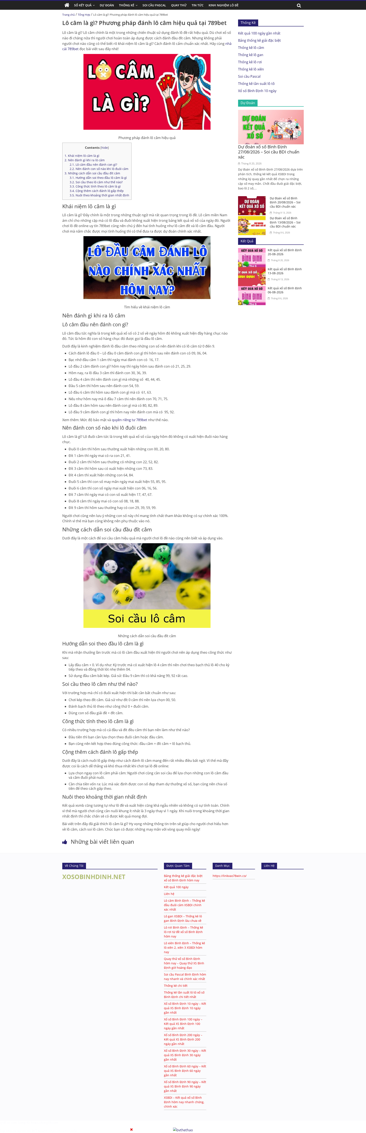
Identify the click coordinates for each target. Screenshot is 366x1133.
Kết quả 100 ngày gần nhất (259, 33)
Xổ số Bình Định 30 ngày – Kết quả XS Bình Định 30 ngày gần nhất (185, 1055)
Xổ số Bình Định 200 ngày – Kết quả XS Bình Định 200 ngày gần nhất (183, 1039)
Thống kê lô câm (251, 47)
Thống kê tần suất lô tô (256, 83)
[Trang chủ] (67, 5)
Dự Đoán (107, 5)
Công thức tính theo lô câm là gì (95, 186)
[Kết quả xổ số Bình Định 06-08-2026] (253, 288)
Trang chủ (68, 15)
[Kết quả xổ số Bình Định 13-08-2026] (253, 269)
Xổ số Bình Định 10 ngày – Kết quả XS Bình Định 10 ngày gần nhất (185, 1008)
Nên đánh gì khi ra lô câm (85, 160)
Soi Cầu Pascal (154, 5)
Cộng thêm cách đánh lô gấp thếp (97, 191)
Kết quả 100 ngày (176, 887)
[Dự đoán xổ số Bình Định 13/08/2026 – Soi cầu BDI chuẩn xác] (253, 218)
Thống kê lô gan (250, 54)
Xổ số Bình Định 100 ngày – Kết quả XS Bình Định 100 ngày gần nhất (183, 1023)
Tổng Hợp (84, 15)
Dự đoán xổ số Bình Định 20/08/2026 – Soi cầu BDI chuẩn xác (285, 202)
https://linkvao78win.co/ (230, 876)
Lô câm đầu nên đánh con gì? (93, 165)
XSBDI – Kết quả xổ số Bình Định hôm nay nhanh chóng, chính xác (184, 1102)
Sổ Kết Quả (83, 5)
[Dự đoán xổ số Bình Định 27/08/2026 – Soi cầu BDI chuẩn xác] (271, 112)
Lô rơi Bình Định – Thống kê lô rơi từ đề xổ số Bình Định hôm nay (183, 931)
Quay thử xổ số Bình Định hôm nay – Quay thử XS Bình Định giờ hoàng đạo (184, 963)
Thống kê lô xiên (251, 69)
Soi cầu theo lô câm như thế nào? (96, 182)
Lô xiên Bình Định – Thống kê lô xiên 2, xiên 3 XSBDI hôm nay (184, 947)
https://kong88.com (44, 1123)
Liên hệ (169, 894)
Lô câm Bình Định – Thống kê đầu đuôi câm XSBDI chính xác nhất (184, 905)
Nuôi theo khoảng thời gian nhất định (99, 195)
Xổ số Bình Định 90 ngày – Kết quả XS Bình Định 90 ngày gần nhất (185, 1086)
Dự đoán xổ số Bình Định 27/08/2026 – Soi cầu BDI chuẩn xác (268, 152)
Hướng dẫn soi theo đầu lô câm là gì (98, 178)
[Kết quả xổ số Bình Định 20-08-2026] (253, 250)
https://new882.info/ (63, 1131)
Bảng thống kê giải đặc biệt (259, 40)
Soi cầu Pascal (249, 76)
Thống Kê (126, 5)
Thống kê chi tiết (175, 986)
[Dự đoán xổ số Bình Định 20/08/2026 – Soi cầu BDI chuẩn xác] (253, 198)
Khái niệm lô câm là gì (82, 156)
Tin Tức (198, 5)
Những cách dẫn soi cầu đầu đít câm (92, 173)
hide (104, 148)
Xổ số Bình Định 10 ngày (257, 90)
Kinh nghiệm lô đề (223, 5)
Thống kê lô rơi (250, 62)
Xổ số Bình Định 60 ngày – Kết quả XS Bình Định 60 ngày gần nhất (185, 1070)
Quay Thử (179, 5)
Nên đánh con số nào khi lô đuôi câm (99, 169)
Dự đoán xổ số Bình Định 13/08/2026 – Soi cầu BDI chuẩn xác (285, 222)
